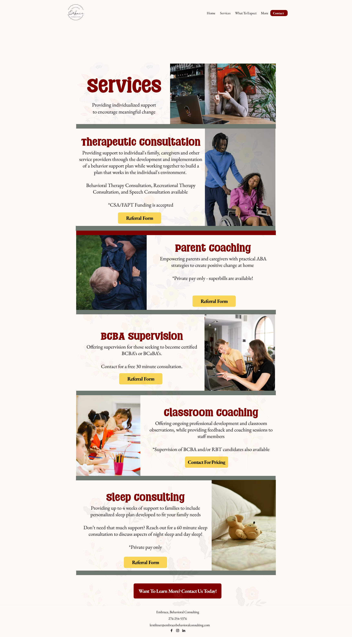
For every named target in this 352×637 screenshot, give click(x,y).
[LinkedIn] (184, 630)
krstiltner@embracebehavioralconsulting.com (180, 625)
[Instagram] (178, 630)
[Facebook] (171, 630)
